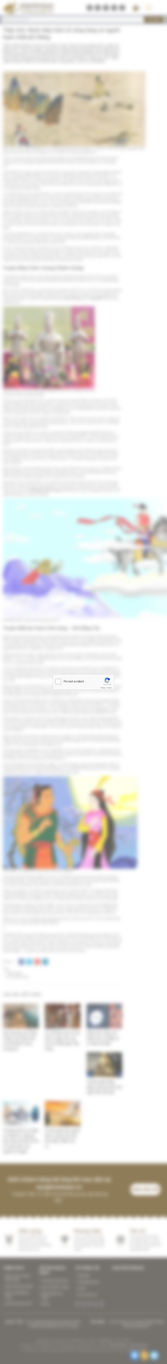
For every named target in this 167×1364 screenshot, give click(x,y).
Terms (109, 688)
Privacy (103, 688)
